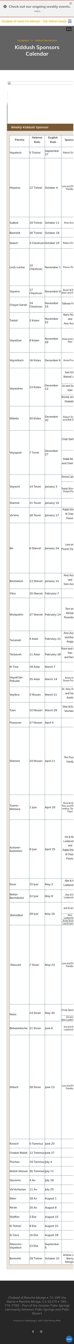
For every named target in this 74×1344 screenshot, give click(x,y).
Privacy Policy (55, 1320)
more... (37, 11)
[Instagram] (41, 1331)
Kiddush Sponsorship (46, 40)
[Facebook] (33, 1331)
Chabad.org (29, 1320)
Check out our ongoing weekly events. (40, 6)
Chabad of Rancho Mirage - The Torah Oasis (33, 21)
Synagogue (23, 40)
